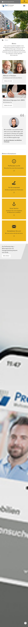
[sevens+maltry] (3, 37)
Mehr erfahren (6, 255)
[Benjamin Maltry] (3, 95)
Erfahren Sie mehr (8, 81)
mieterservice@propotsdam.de (8, 1)
